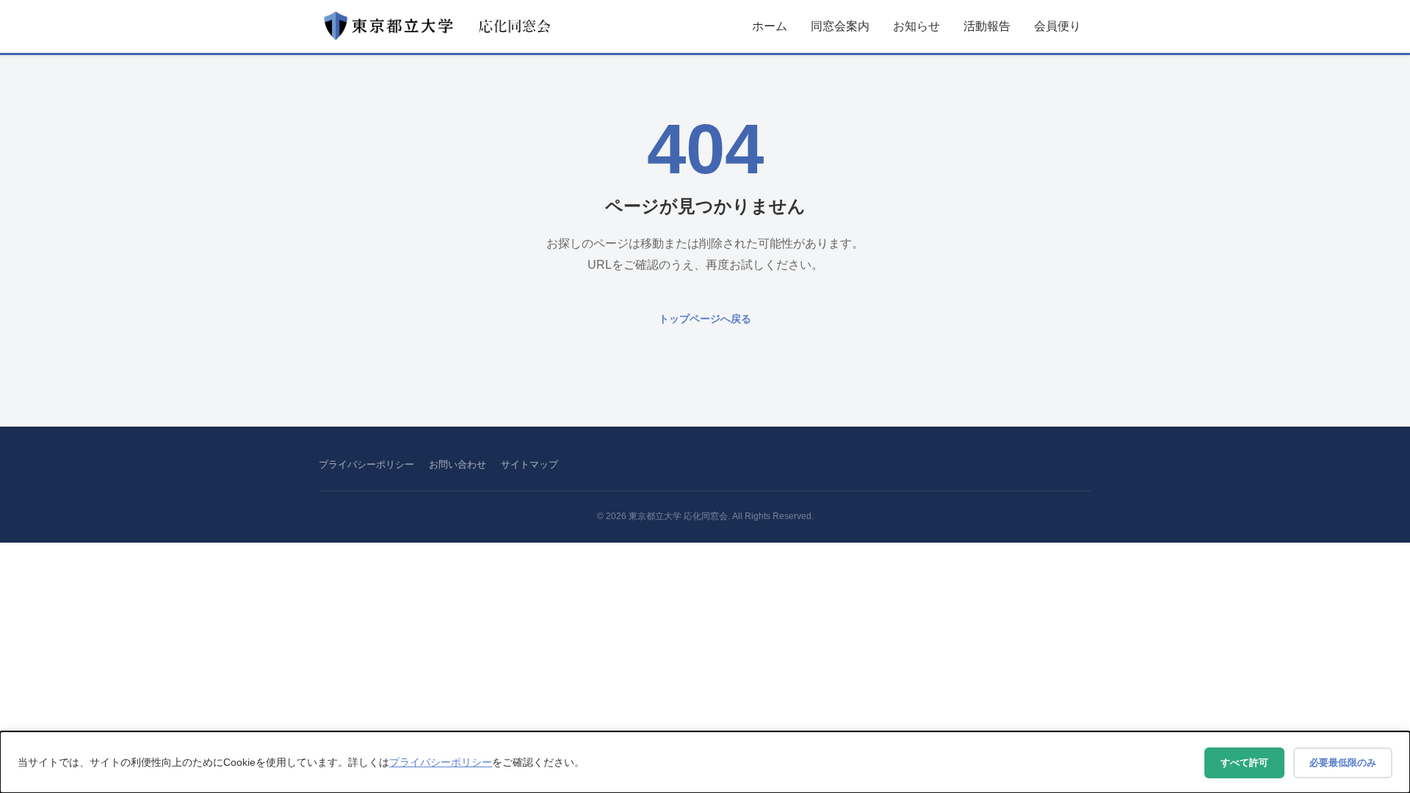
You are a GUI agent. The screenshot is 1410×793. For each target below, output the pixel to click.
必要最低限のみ (1342, 762)
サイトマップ (529, 464)
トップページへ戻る (705, 319)
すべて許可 (1244, 762)
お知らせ (916, 26)
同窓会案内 (840, 26)
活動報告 (987, 26)
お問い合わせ (457, 464)
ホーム (769, 26)
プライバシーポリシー (366, 464)
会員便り (1057, 26)
